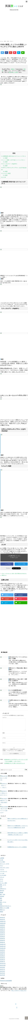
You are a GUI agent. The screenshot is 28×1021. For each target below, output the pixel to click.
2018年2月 (2, 959)
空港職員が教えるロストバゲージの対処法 (17, 847)
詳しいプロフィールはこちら (18, 990)
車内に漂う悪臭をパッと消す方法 (15, 776)
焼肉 (17, 72)
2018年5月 (2, 957)
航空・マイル (3, 902)
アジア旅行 (2, 861)
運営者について (19, 1004)
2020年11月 (2, 921)
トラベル (2, 869)
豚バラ (14, 72)
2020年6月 (2, 931)
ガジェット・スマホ (4, 863)
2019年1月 (2, 942)
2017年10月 (2, 965)
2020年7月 (2, 929)
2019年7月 (2, 934)
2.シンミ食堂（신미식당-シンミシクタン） (13, 160)
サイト (4, 742)
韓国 (10, 72)
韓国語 (1, 911)
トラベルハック (8, 573)
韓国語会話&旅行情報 (14, 1015)
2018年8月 (2, 952)
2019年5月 (2, 938)
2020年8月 (2, 927)
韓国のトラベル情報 (4, 907)
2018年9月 (2, 950)
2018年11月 (2, 946)
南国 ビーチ (3, 884)
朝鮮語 (13, 69)
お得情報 (2, 858)
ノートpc (2, 873)
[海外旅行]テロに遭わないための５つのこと (18, 791)
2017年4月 (2, 975)
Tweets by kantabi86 (6, 980)
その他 (1, 860)
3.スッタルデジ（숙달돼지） (9, 164)
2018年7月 (2, 954)
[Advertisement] (14, 25)
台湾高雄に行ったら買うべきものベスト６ (14, 763)
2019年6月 (2, 936)
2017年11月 (2, 963)
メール (4, 738)
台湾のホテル (3, 888)
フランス (2, 877)
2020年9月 (2, 925)
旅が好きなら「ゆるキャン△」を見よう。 (17, 783)
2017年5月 (2, 973)
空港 (1, 900)
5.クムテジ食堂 (6, 173)
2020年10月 (2, 923)
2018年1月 (2, 961)
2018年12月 (2, 944)
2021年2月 (2, 917)
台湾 (1, 886)
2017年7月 (2, 969)
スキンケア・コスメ (4, 867)
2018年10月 (2, 948)
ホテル (1, 879)
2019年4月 (2, 940)
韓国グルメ (4, 575)
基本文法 (2, 890)
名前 (4, 733)
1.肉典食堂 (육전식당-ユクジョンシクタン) (13, 156)
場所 (5, 158)
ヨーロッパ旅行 (3, 883)
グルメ (3, 573)
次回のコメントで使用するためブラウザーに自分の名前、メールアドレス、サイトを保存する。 (14, 750)
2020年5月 (2, 932)
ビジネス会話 (3, 875)
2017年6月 (2, 971)
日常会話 (2, 896)
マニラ (1, 881)
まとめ (3, 177)
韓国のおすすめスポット (5, 906)
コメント (5, 717)
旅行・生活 (14, 573)
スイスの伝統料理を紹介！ (16, 690)
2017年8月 (2, 967)
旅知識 (1, 892)
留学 (1, 898)
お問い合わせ (20, 1007)
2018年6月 (2, 955)
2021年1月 (2, 919)
